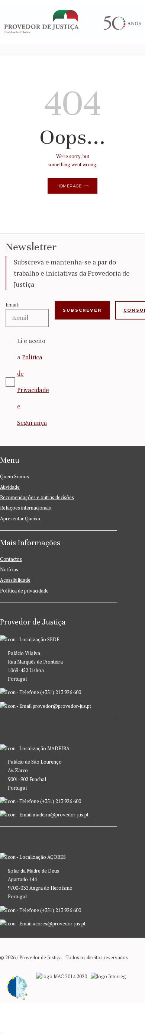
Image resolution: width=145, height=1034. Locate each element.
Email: (12, 304)
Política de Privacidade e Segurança (33, 390)
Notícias (9, 569)
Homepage (69, 186)
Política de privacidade (24, 590)
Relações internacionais (25, 507)
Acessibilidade (15, 580)
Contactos (11, 559)
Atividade (10, 487)
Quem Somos (14, 476)
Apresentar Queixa (20, 518)
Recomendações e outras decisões (37, 497)
